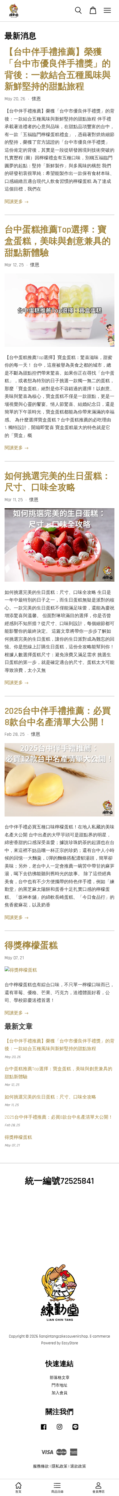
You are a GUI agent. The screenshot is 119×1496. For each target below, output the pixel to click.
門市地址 (59, 1385)
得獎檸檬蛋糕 (31, 945)
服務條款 (41, 1466)
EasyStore (70, 1343)
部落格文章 (60, 1377)
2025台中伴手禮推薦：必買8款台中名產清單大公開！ (58, 716)
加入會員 (59, 1392)
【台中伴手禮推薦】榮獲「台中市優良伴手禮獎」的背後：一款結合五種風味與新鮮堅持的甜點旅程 (58, 69)
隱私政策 (59, 1466)
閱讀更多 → (17, 202)
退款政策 (78, 1466)
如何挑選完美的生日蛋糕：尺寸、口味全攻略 (58, 482)
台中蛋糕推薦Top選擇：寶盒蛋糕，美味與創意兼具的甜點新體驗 (58, 241)
